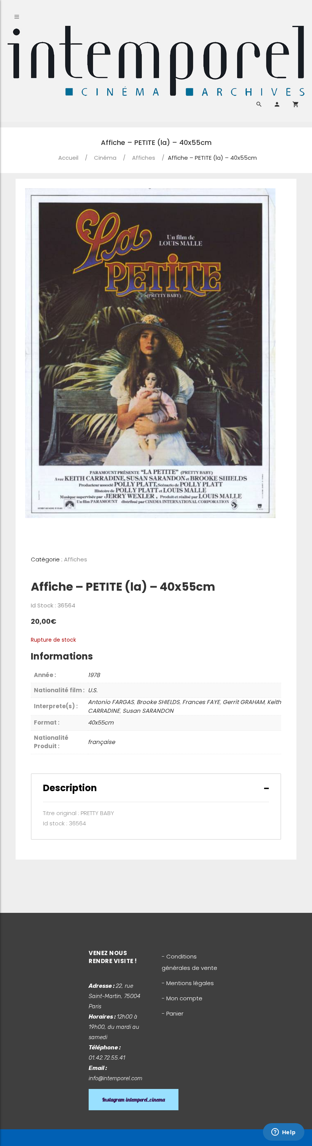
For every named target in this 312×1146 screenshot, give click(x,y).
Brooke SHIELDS (158, 702)
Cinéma (105, 158)
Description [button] (70, 788)
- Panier (172, 1013)
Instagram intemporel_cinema (133, 1099)
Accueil (68, 158)
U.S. (92, 690)
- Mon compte (182, 998)
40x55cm (100, 722)
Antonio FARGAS (111, 702)
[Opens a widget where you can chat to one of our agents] (283, 1132)
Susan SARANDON (148, 711)
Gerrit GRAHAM (243, 702)
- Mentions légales (188, 983)
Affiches (143, 158)
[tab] (156, 788)
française (101, 742)
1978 (94, 675)
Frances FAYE (201, 702)
